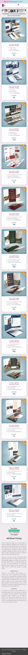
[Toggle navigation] (24, 5)
